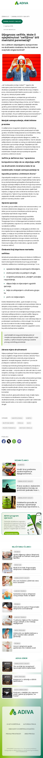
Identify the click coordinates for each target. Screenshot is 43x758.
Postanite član (11, 534)
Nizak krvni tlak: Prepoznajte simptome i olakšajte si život (24, 567)
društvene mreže (8, 423)
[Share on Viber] (19, 441)
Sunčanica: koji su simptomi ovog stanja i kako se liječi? (24, 593)
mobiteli (29, 418)
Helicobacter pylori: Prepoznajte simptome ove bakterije (26, 606)
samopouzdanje (17, 418)
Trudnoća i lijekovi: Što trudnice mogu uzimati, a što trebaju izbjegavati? (25, 620)
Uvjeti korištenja (13, 724)
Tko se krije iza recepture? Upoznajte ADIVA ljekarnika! (24, 666)
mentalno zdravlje (25, 428)
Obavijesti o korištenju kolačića (21, 729)
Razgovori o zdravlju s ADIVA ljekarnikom (24, 679)
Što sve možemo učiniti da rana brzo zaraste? (26, 580)
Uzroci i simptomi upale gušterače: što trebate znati (24, 646)
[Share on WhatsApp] (14, 441)
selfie (29, 423)
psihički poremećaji (9, 428)
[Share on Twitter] (9, 441)
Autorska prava (29, 724)
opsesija (20, 423)
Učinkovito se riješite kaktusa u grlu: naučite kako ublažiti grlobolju (25, 633)
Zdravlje (5, 16)
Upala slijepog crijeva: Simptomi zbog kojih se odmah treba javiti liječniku (26, 555)
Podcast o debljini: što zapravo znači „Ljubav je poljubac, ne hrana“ (25, 693)
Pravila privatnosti (13, 734)
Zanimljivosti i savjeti (20, 16)
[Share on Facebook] (4, 441)
